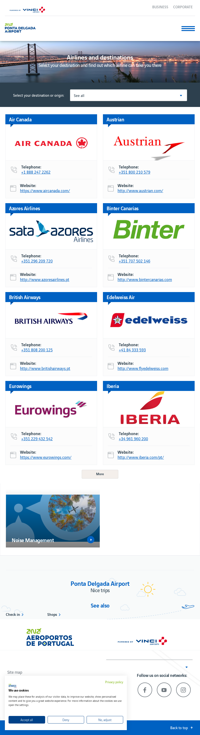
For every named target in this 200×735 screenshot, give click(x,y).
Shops (52, 614)
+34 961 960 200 (133, 438)
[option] (53, 518)
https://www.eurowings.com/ (45, 457)
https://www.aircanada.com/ (45, 190)
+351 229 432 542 (37, 438)
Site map (14, 672)
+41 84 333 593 (132, 350)
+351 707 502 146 (134, 261)
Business (160, 6)
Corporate (183, 6)
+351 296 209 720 (37, 261)
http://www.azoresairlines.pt (44, 279)
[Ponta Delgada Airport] (20, 27)
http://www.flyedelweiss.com (143, 368)
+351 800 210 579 (134, 172)
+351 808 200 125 (37, 350)
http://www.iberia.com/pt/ (141, 457)
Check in (13, 614)
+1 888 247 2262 (35, 172)
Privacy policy (114, 682)
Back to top (179, 727)
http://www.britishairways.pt (45, 368)
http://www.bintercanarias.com (145, 279)
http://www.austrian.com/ (140, 190)
